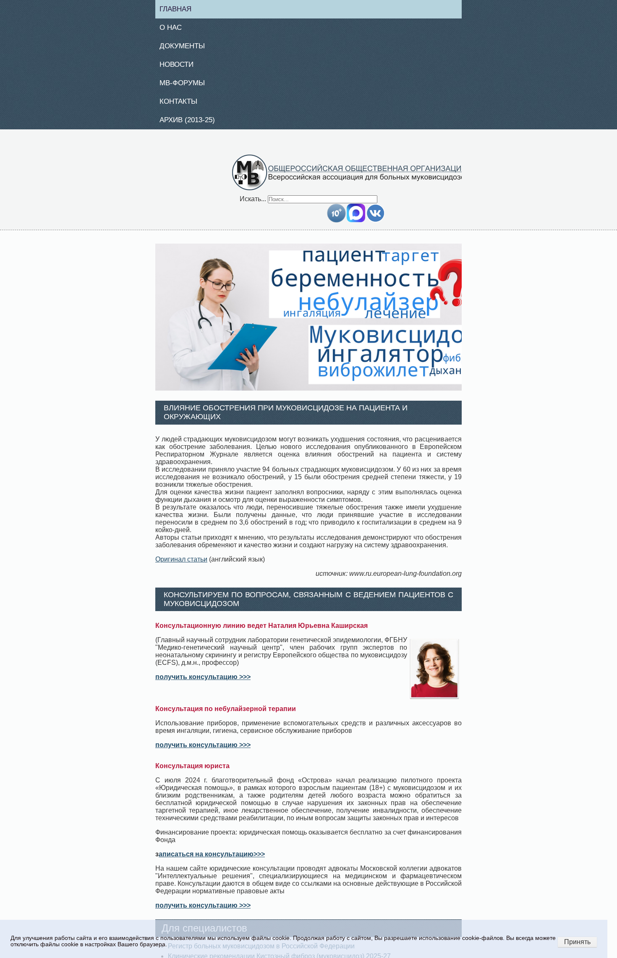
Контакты (182, 105)
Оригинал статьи (181, 563)
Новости (180, 67)
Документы (185, 48)
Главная (179, 9)
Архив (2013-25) (192, 124)
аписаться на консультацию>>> (212, 859)
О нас (174, 28)
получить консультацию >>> (203, 681)
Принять (577, 941)
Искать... (253, 203)
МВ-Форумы (186, 86)
